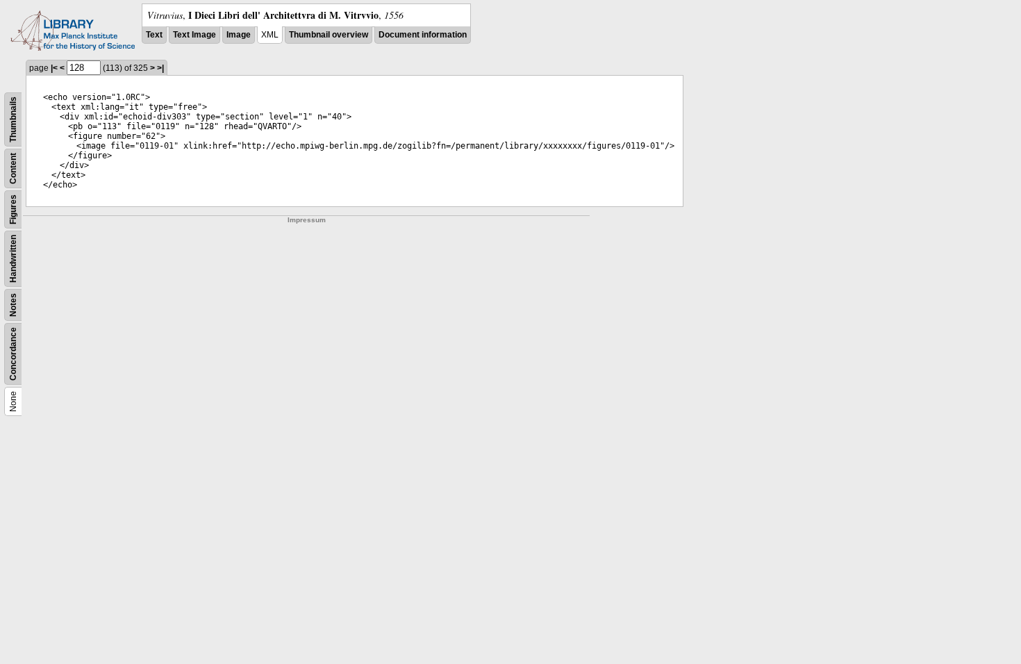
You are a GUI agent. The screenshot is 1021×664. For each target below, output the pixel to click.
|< (54, 68)
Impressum (307, 220)
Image (238, 35)
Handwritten (13, 259)
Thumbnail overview (328, 35)
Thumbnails (13, 119)
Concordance (13, 354)
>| (160, 68)
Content (13, 168)
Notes (13, 305)
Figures (13, 209)
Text (154, 35)
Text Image (194, 35)
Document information (423, 35)
